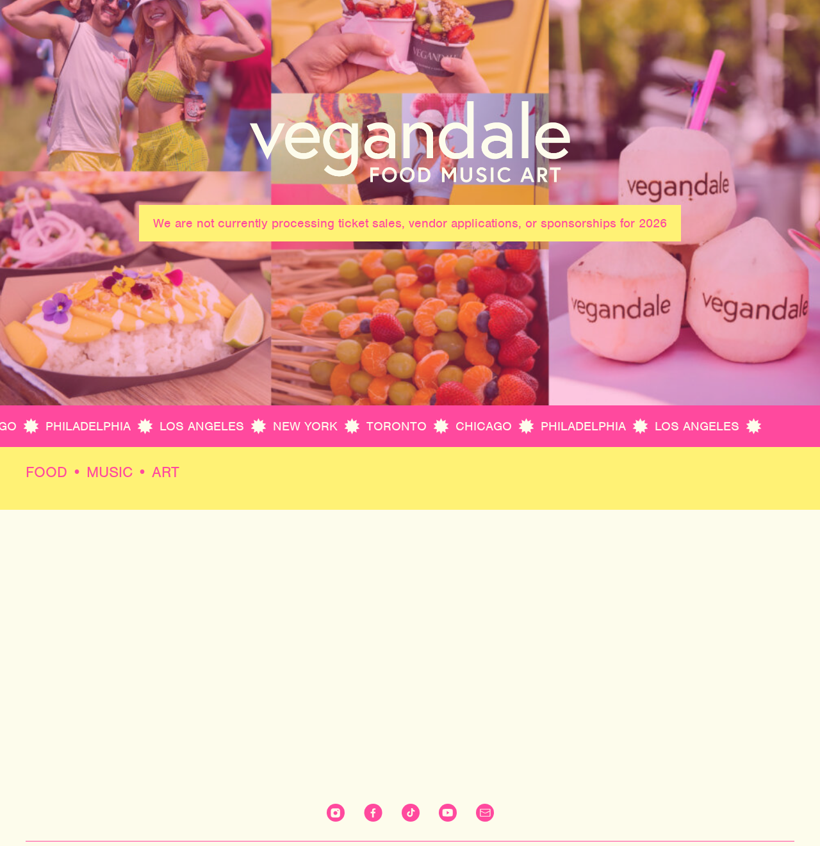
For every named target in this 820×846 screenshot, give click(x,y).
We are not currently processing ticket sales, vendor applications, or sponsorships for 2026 (410, 223)
